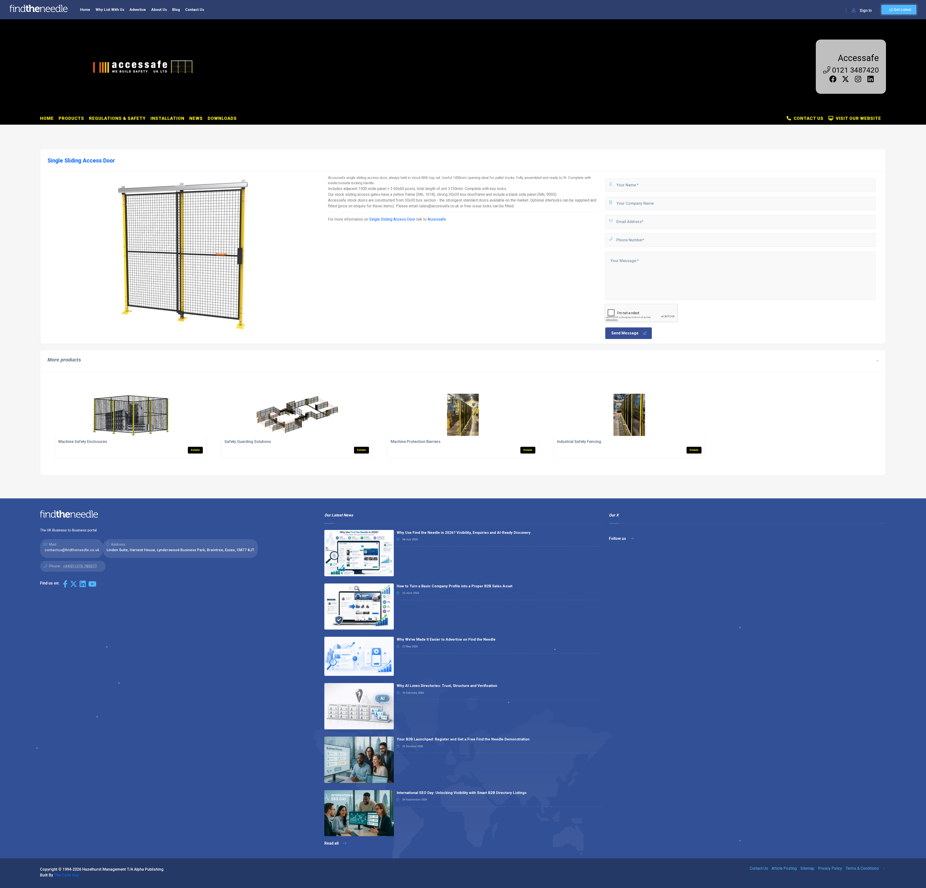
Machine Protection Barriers (416, 441)
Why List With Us (109, 9)
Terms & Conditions (862, 868)
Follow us (618, 538)
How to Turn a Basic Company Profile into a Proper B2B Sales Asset (454, 586)
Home (85, 9)
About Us (159, 9)
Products (71, 118)
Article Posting (784, 868)
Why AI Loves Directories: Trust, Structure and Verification (447, 686)
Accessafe (858, 58)
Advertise (137, 9)
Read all (332, 843)
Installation (167, 118)
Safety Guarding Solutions (248, 441)
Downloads (222, 118)
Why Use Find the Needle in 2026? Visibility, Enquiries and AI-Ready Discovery (464, 532)
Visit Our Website (857, 118)
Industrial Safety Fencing (579, 441)
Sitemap (807, 868)
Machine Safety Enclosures (82, 441)
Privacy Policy (830, 868)
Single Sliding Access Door (392, 219)
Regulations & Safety (117, 118)
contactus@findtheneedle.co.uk (72, 550)
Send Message (625, 333)
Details (195, 450)
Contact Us (194, 9)
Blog (176, 9)
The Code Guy (66, 875)
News (196, 118)
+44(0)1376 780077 (80, 566)
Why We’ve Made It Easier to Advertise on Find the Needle (446, 639)
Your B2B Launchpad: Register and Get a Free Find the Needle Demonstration (463, 739)
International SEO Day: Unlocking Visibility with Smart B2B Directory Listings (461, 793)
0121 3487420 (854, 70)
